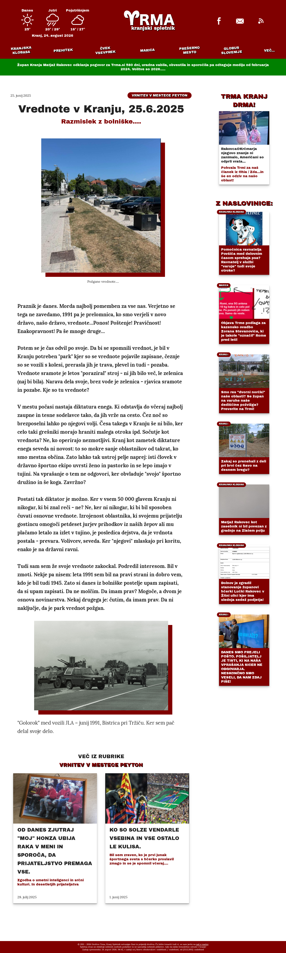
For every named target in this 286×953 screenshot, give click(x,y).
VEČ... (269, 50)
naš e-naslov (202, 944)
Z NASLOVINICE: (244, 203)
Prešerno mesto (189, 50)
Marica (147, 50)
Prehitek (63, 50)
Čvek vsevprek (105, 50)
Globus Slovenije (231, 50)
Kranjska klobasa (20, 50)
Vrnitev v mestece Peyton (159, 95)
